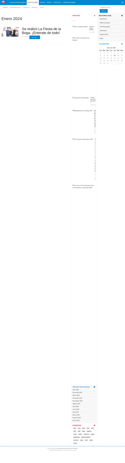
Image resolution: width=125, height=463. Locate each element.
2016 (75, 428)
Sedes (49, 2)
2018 (83, 428)
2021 (75, 431)
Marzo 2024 (76, 415)
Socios (42, 2)
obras (81, 440)
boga (83, 431)
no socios (76, 440)
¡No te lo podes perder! (91, 28)
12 (114, 55)
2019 (88, 428)
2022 (79, 431)
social (91, 440)
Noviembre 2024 (78, 401)
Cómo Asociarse (69, 2)
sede (86, 440)
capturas (89, 431)
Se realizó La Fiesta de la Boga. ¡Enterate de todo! (41, 31)
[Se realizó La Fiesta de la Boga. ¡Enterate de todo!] (10, 32)
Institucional (33, 2)
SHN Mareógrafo (105, 26)
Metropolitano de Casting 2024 (95, 118)
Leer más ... (34, 37)
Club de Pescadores (18, 2)
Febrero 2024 (77, 417)
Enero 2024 (76, 420)
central (80, 434)
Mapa (101, 38)
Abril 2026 (76, 389)
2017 (79, 428)
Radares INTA (104, 34)
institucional (76, 437)
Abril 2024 (76, 412)
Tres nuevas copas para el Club (95, 155)
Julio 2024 (76, 406)
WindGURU (103, 19)
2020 (92, 428)
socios (75, 443)
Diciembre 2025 (77, 392)
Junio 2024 (76, 409)
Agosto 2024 (76, 403)
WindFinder (103, 30)
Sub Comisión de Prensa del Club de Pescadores (67, 448)
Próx (78, 20)
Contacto (57, 2)
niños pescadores (85, 437)
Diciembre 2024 (77, 398)
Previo (76, 20)
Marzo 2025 (76, 395)
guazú (92, 434)
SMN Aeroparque (105, 23)
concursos (86, 434)
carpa (75, 434)
